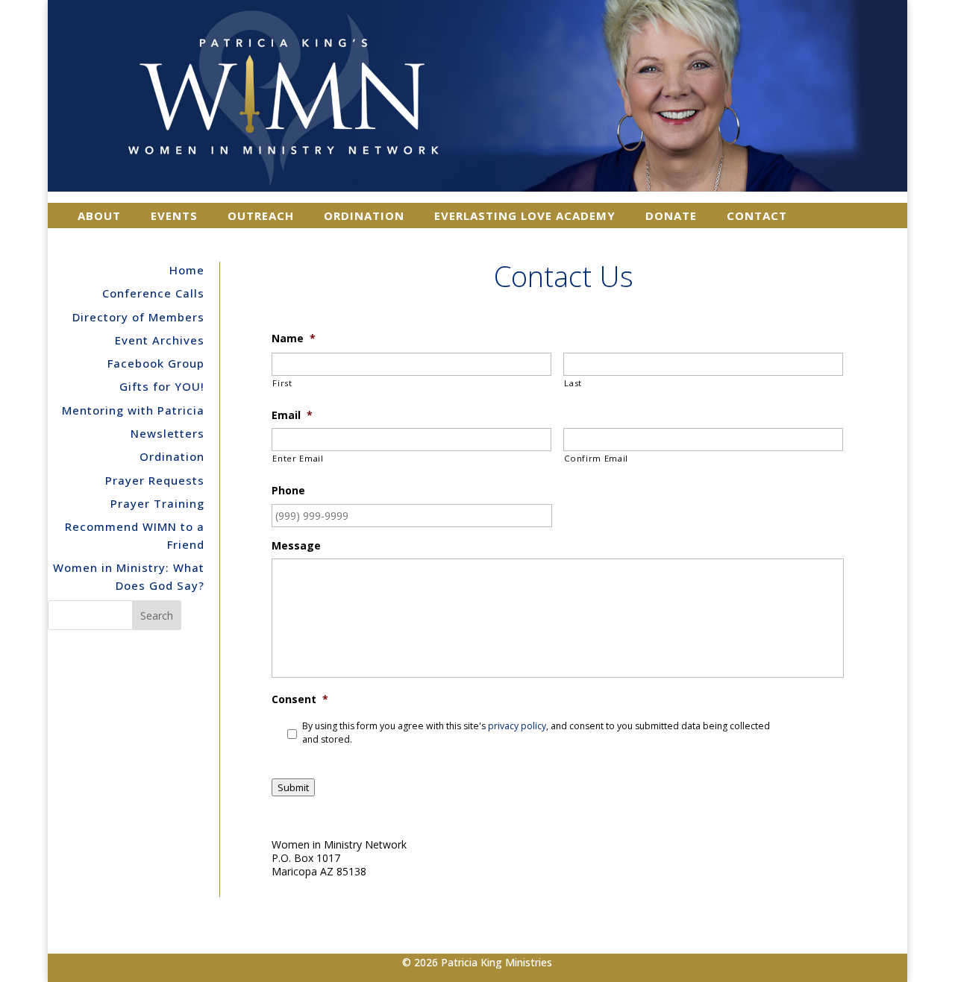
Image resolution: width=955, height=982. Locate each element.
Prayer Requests (154, 480)
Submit (293, 787)
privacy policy (517, 726)
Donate (671, 215)
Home (186, 269)
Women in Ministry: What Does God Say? (128, 576)
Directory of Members (138, 316)
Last (573, 382)
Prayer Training (157, 503)
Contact (757, 215)
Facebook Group (155, 363)
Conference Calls (153, 293)
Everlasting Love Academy (525, 215)
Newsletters (167, 433)
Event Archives (159, 340)
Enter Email (297, 458)
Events (174, 215)
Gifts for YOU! (161, 386)
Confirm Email (596, 458)
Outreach (261, 215)
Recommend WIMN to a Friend (134, 535)
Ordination (364, 215)
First (282, 382)
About (99, 215)
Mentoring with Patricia (133, 410)
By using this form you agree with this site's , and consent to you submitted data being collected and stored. (536, 733)
